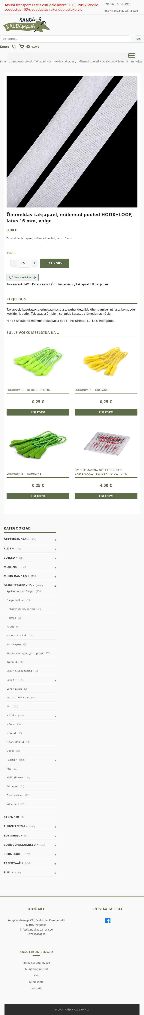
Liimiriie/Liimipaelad (19, 670)
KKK (36, 975)
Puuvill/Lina (14, 826)
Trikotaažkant (15, 795)
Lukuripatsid (14, 688)
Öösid (10, 750)
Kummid (12, 662)
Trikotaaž (12, 863)
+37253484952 (36, 934)
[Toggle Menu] (131, 55)
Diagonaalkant (16, 600)
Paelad (11, 759)
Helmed (11, 617)
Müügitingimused (36, 969)
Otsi (138, 38)
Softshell (12, 835)
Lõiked (9, 557)
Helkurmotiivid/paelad (21, 609)
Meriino (11, 567)
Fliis (7, 548)
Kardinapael (14, 644)
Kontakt (36, 988)
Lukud (10, 679)
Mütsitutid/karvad (18, 697)
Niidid (10, 715)
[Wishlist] (14, 46)
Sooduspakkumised (20, 844)
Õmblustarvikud (21, 61)
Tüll (7, 872)
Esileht (4, 61)
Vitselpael (13, 804)
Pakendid (11, 817)
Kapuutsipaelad (16, 635)
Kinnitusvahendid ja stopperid (25, 653)
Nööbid (11, 733)
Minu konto (36, 982)
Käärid (11, 626)
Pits (9, 768)
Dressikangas (15, 539)
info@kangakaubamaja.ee (121, 10)
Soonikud (12, 854)
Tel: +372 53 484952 (117, 4)
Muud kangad (15, 576)
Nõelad (11, 724)
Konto (4, 47)
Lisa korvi (54, 263)
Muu (9, 706)
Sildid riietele (15, 777)
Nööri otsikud (15, 742)
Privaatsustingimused (36, 962)
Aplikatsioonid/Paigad (20, 591)
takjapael (102, 284)
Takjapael (40, 61)
